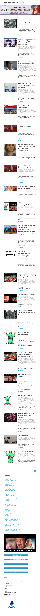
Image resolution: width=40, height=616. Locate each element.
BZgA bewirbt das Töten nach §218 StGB (12, 490)
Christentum (33, 46)
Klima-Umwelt (7, 504)
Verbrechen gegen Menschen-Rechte (24, 68)
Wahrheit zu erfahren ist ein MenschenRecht (13, 528)
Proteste (6, 514)
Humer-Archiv (7, 500)
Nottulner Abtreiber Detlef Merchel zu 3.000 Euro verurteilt (26, 415)
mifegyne (28, 24)
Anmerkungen (7, 484)
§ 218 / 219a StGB (25, 23)
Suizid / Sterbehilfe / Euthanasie (11, 520)
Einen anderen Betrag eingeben (11, 592)
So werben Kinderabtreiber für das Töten (12, 519)
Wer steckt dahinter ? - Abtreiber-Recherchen (28, 154)
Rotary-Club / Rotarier (31, 259)
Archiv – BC (7, 486)
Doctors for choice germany (26, 294)
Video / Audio (7, 526)
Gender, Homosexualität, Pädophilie (11, 498)
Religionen (7, 515)
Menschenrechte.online (14, 2)
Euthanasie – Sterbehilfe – (10, 495)
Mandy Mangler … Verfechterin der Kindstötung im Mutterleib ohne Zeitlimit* (27, 276)
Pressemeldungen (8, 513)
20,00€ (6, 591)
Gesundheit (7, 499)
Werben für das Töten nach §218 (11, 530)
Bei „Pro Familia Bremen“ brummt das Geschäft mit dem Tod (27, 312)
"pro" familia (25, 127)
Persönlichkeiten (21, 47)
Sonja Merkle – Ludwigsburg (26, 451)
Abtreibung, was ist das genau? (11, 481)
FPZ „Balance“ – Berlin (25, 395)
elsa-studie (7, 494)
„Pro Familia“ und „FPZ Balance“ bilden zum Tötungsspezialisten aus (25, 354)
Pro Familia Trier (23, 435)
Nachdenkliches (8, 510)
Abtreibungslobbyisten (22, 24)
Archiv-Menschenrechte (9, 489)
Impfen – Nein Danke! (9, 503)
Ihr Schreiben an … (8, 501)
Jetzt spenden (7, 594)
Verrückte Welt (23, 48)
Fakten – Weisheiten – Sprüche (11, 496)
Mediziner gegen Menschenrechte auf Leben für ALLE (15, 506)
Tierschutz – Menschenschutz (10, 521)
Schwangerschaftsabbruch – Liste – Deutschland (14, 518)
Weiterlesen (20, 57)
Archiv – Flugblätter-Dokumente (11, 488)
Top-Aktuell (31, 236)
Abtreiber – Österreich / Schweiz (11, 480)
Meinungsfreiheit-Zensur (9, 508)
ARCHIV (5, 577)
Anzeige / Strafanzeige (9, 485)
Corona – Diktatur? (8, 493)
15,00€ (6, 589)
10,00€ (6, 588)
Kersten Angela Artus (24, 126)
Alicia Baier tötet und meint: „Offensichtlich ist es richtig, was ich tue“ (26, 85)
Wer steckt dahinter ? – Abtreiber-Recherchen (13, 529)
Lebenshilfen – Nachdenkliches (11, 505)
